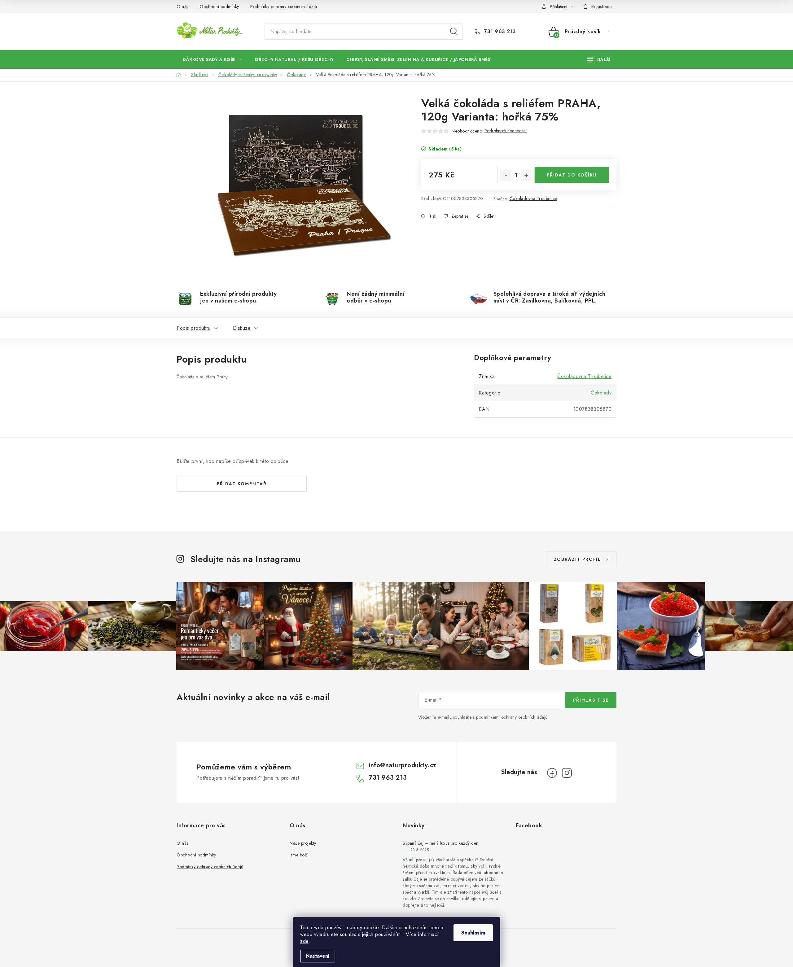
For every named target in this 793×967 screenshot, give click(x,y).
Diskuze (242, 328)
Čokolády (601, 392)
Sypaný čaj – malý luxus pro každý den (441, 843)
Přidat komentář (242, 484)
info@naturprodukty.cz (402, 765)
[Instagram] (567, 773)
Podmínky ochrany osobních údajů (283, 6)
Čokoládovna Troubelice (533, 198)
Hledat (453, 32)
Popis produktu (193, 328)
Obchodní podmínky (219, 6)
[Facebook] (552, 773)
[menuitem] (212, 59)
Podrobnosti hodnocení (505, 130)
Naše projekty (303, 843)
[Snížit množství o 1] (505, 175)
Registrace (601, 6)
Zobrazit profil (577, 559)
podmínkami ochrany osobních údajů (512, 717)
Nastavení (318, 956)
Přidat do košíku (572, 175)
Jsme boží (299, 855)
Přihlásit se (591, 700)
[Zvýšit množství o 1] (526, 175)
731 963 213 (499, 31)
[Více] (598, 59)
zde (304, 941)
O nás (182, 6)
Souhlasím (473, 932)
